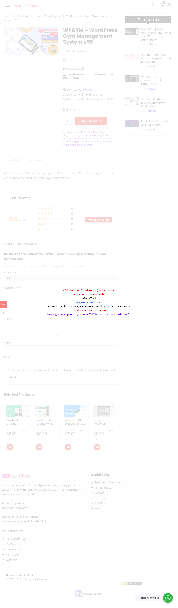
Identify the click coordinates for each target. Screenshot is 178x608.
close (132, 286)
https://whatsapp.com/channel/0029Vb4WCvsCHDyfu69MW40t (89, 314)
